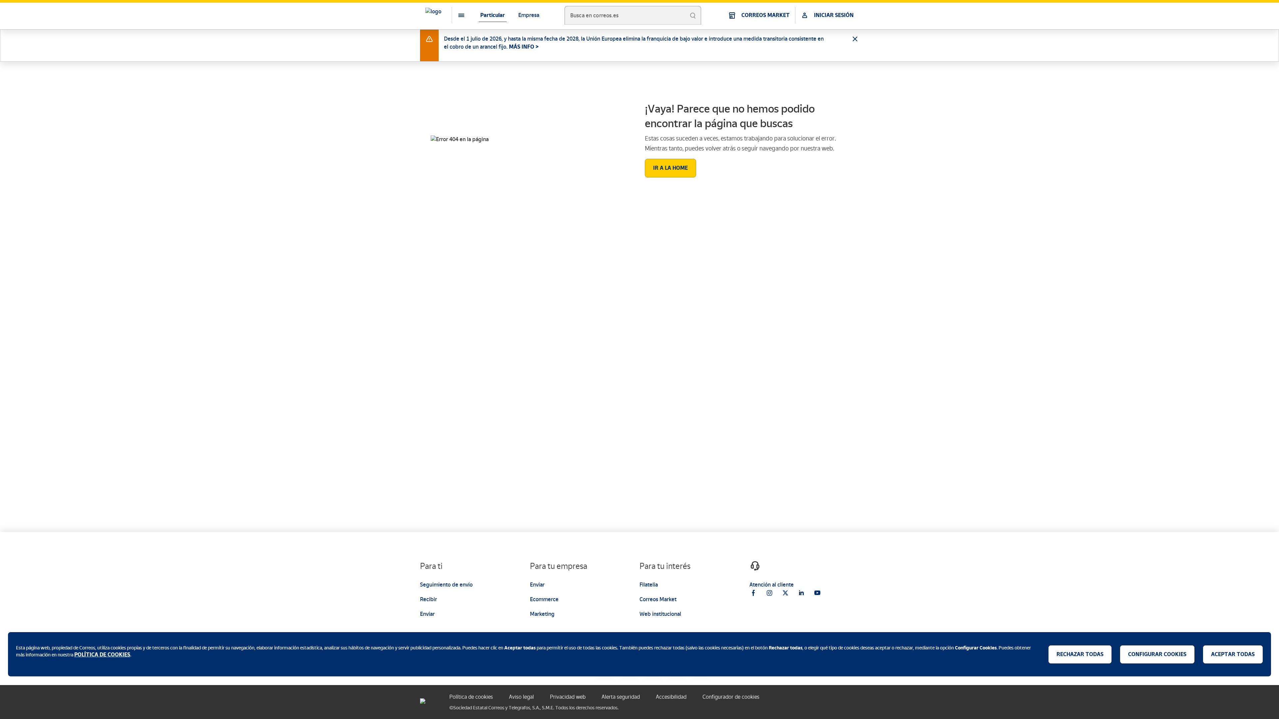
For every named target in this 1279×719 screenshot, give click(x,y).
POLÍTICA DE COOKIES (102, 654)
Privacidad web (568, 697)
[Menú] (456, 15)
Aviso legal (521, 697)
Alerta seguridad (621, 697)
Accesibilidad (671, 697)
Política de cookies (471, 697)
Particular (492, 15)
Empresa (528, 15)
